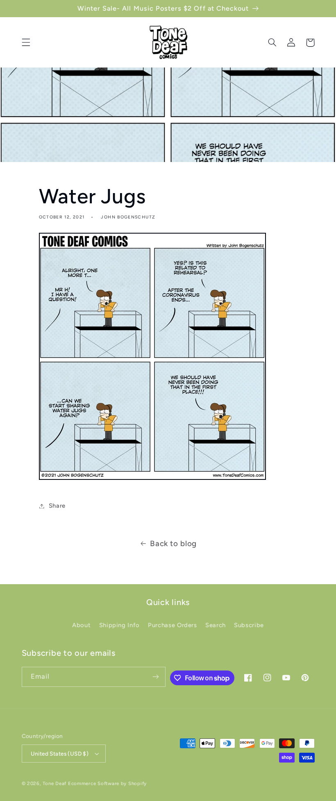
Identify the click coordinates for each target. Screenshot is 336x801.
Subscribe (249, 625)
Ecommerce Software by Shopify (107, 783)
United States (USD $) (60, 753)
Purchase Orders (172, 625)
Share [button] (57, 505)
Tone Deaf (54, 783)
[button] (25, 42)
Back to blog (173, 543)
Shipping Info (119, 625)
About (81, 625)
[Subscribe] (155, 677)
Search (215, 625)
